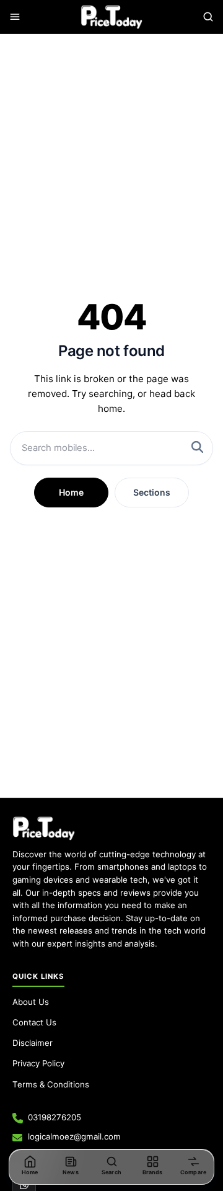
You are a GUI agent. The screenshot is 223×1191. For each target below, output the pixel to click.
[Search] (208, 17)
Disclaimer (32, 1043)
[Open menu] (15, 17)
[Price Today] (43, 828)
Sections (151, 492)
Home (71, 492)
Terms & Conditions (50, 1084)
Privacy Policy (38, 1063)
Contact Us (34, 1022)
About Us (30, 1002)
